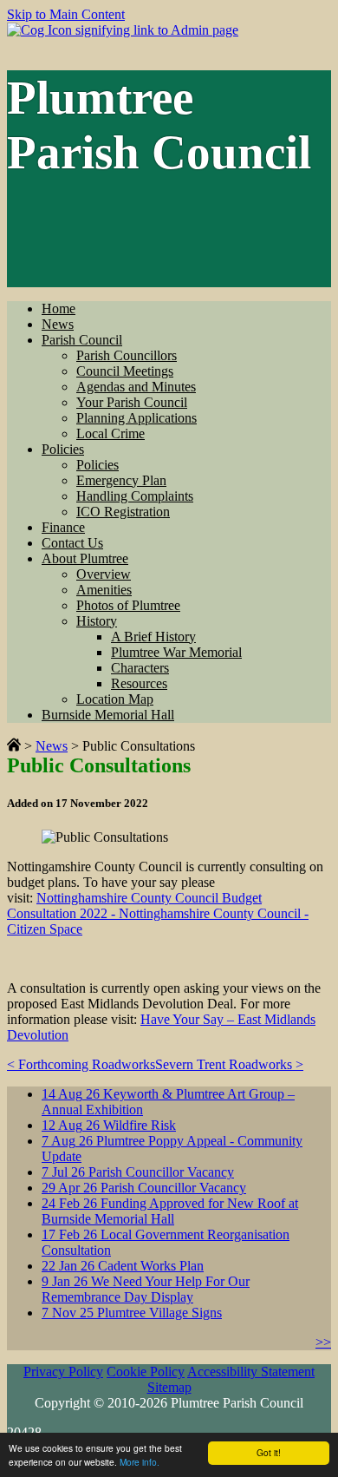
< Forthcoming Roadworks (81, 1064)
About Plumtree (85, 558)
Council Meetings (124, 371)
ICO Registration (123, 511)
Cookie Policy (146, 1371)
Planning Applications (136, 417)
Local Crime (110, 433)
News (58, 324)
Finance (63, 527)
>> (323, 1342)
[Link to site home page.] (14, 745)
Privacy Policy (63, 1371)
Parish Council (82, 339)
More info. (139, 1461)
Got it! (269, 1452)
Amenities (104, 589)
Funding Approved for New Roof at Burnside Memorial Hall (170, 1211)
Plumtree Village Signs (132, 1312)
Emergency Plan (121, 480)
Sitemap (169, 1387)
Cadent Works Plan (123, 1265)
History (96, 621)
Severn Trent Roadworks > (229, 1064)
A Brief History (153, 636)
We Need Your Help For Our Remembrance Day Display (146, 1289)
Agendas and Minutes (136, 386)
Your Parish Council (131, 402)
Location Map (114, 699)
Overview (103, 574)
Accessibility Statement (251, 1371)
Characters (140, 667)
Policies (63, 449)
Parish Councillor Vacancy (138, 1172)
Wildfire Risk (109, 1125)
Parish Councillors (126, 355)
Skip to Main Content (66, 14)
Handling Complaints (134, 496)
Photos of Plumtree (128, 605)
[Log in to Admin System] (122, 30)
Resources (139, 683)
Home (58, 308)
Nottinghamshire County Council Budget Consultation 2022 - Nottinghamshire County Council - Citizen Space (158, 913)
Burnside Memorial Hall (108, 714)
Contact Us (72, 542)
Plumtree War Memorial (176, 652)
